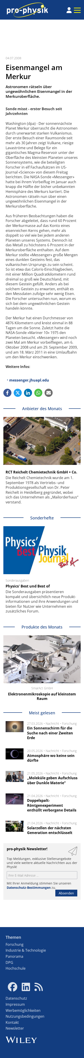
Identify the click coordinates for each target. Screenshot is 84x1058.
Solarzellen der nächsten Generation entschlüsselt (49, 830)
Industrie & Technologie (26, 950)
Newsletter (15, 1028)
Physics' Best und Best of (28, 586)
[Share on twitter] (18, 393)
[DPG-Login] (69, 10)
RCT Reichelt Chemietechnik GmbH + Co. (41, 472)
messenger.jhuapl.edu (29, 380)
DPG (9, 962)
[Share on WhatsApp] (38, 393)
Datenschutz (16, 998)
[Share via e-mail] (49, 393)
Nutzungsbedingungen (25, 1016)
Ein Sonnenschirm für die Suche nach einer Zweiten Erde (50, 733)
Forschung (69, 723)
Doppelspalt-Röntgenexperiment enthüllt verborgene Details (51, 805)
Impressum (15, 1004)
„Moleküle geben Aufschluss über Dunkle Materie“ (52, 780)
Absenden (66, 893)
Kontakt (12, 1022)
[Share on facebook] (7, 393)
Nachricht (52, 723)
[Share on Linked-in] (28, 393)
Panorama (14, 956)
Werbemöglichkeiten (23, 1010)
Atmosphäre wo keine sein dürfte (51, 758)
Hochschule (16, 968)
